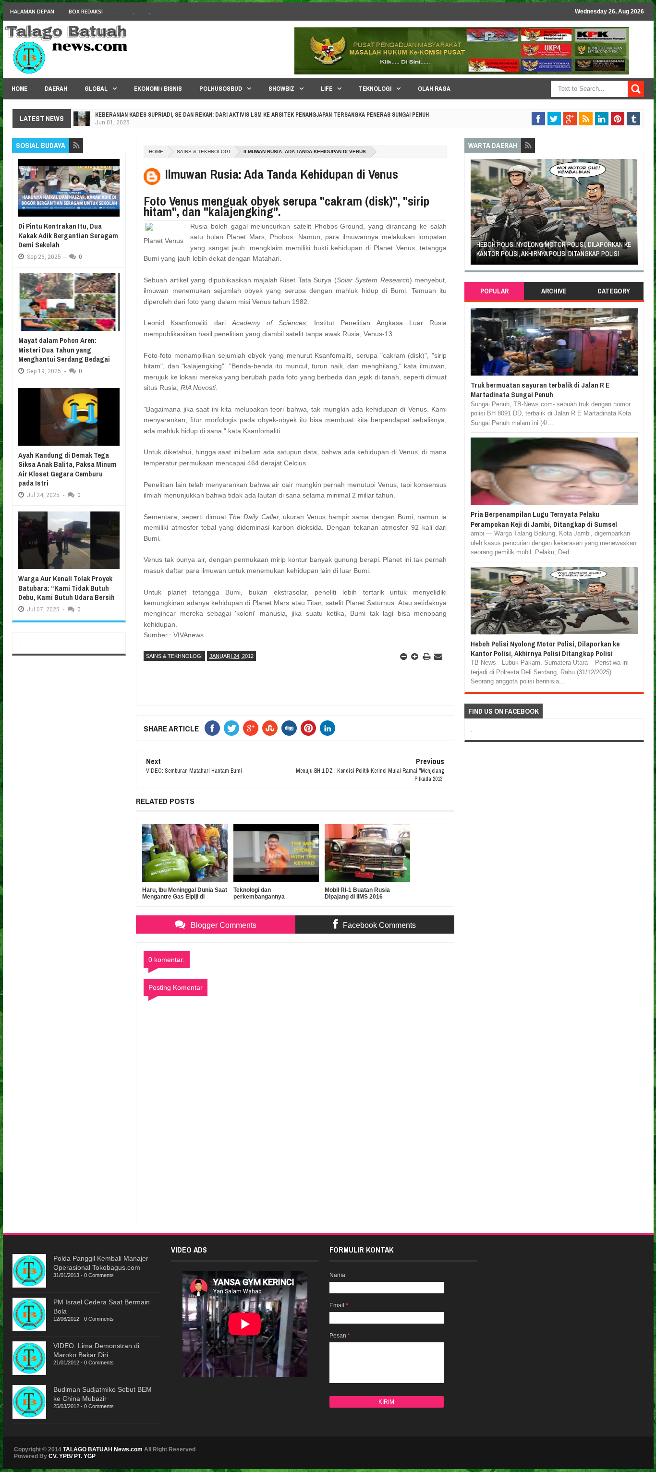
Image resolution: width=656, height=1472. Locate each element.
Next (632, 215)
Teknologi (375, 89)
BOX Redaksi (86, 11)
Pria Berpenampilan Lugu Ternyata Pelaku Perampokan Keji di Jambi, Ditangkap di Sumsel (544, 519)
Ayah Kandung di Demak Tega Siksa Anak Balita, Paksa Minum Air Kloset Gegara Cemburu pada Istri (67, 469)
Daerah (56, 89)
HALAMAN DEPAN (32, 11)
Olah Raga (434, 89)
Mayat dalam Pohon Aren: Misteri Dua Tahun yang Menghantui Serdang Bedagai (64, 349)
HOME (19, 89)
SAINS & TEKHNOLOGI (203, 151)
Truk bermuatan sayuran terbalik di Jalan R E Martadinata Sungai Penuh (540, 390)
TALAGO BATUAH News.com (103, 1449)
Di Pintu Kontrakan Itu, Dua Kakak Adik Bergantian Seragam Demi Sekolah (68, 235)
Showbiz (281, 89)
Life (326, 89)
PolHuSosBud (220, 89)
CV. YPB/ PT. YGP (72, 1456)
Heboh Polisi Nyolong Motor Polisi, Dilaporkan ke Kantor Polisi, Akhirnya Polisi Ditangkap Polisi (553, 249)
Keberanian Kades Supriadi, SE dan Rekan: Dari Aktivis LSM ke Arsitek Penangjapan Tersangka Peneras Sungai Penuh (262, 115)
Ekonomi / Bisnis (158, 89)
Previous (475, 215)
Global (96, 89)
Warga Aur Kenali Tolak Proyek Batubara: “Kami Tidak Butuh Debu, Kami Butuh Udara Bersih (66, 587)
